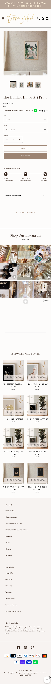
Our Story (8, 579)
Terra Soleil (28, 671)
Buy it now (25, 156)
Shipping (8, 586)
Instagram (8, 536)
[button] (25, 254)
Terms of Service (11, 605)
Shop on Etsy (9, 511)
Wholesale (8, 592)
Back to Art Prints (27, 213)
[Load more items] (25, 301)
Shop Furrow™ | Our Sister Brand (16, 530)
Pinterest (8, 549)
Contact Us (9, 573)
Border (5, 125)
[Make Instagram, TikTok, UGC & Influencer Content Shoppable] (46, 300)
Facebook (8, 555)
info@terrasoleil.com (11, 631)
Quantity (6, 135)
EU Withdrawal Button (13, 611)
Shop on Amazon (11, 517)
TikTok (7, 542)
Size (5, 115)
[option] (13, 85)
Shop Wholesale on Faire (13, 523)
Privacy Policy (10, 598)
